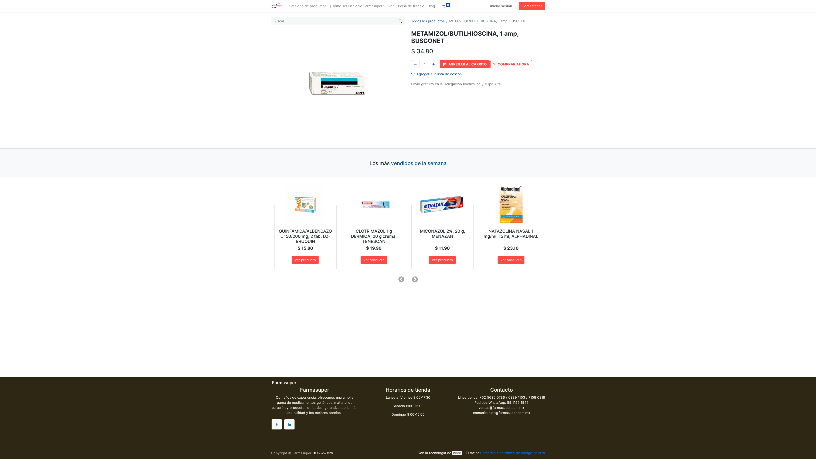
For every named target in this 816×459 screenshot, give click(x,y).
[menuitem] (307, 6)
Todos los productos (428, 21)
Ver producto (305, 260)
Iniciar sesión (501, 6)
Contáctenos (532, 6)
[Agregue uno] (434, 64)
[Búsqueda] (400, 21)
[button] (465, 64)
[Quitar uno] (415, 64)
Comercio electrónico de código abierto (512, 453)
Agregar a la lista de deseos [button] (439, 74)
